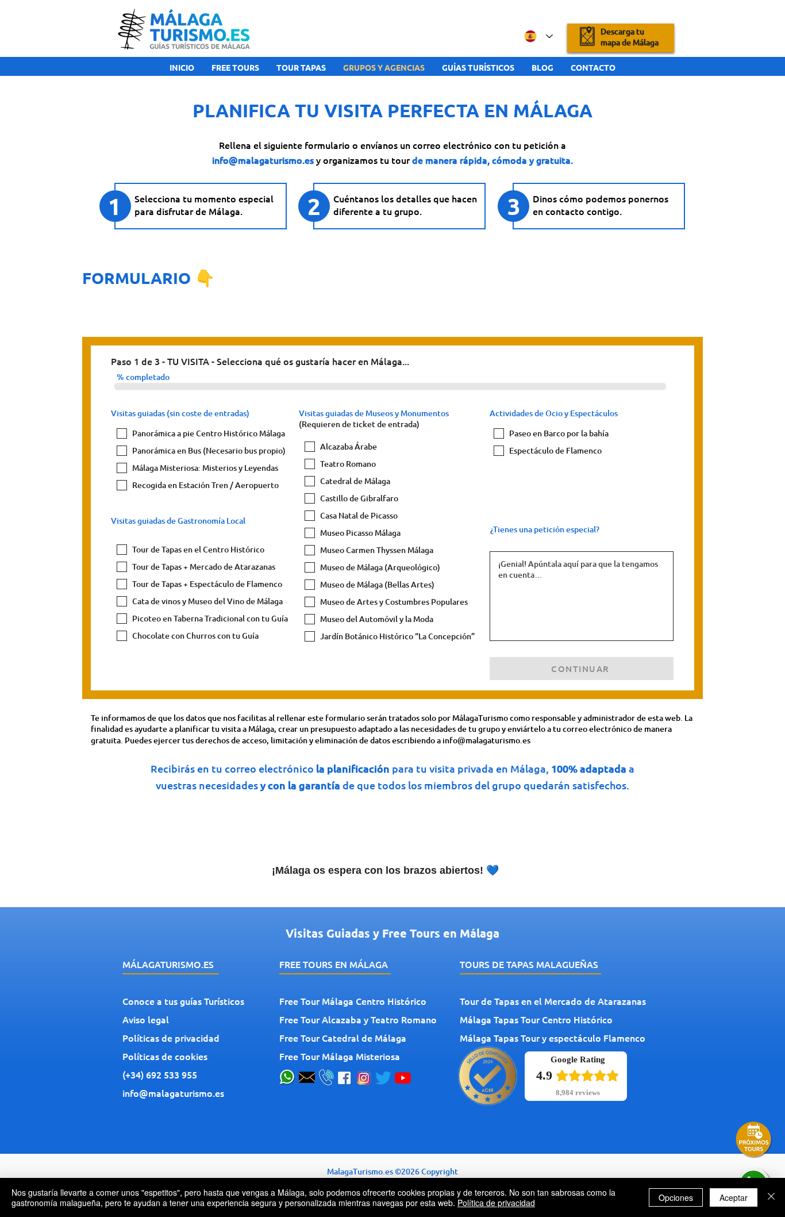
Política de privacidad (496, 1202)
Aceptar (733, 1197)
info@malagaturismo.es (486, 740)
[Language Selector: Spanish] (538, 36)
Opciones (676, 1197)
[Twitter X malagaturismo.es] (383, 1078)
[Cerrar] (771, 1197)
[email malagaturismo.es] (307, 1077)
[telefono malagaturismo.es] (326, 1077)
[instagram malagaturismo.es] (364, 1078)
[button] (754, 1140)
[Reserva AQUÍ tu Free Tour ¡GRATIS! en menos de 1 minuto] (620, 36)
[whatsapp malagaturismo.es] (287, 1077)
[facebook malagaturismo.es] (344, 1078)
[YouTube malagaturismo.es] (403, 1078)
